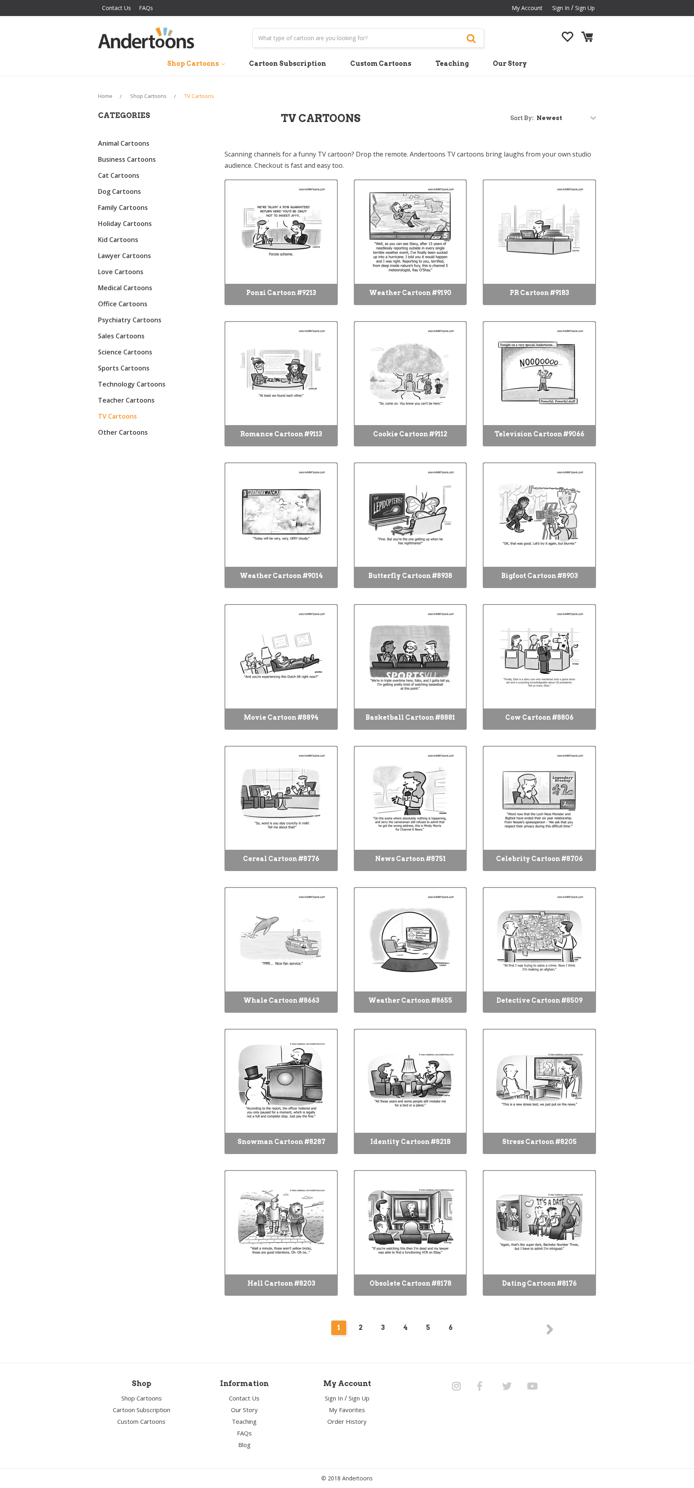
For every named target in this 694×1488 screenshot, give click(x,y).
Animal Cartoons (123, 143)
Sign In (334, 1398)
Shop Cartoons (193, 63)
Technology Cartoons (131, 384)
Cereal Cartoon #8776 (281, 859)
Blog (244, 1445)
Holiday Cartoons (125, 223)
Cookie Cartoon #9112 (410, 434)
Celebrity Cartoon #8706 (539, 859)
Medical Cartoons (125, 287)
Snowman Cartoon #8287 (281, 1142)
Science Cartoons (125, 352)
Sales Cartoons (121, 336)
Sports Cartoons (123, 368)
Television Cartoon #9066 (539, 434)
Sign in (560, 8)
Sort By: (522, 118)
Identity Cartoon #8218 (410, 1142)
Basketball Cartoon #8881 (410, 717)
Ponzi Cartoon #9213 (281, 293)
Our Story (510, 63)
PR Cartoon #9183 (539, 293)
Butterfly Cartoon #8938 (410, 576)
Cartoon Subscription (287, 63)
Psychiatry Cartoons (129, 320)
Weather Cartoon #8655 (410, 1000)
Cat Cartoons (118, 175)
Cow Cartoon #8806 (539, 717)
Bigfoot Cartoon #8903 (539, 576)
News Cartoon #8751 (410, 859)
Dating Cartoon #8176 (539, 1283)
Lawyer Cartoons (124, 255)
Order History (347, 1421)
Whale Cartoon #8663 (281, 1000)
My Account (527, 8)
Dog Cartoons (119, 191)
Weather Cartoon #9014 (281, 576)
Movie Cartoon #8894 (281, 717)
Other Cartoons (123, 432)
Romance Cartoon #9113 (281, 434)
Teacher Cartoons (126, 400)
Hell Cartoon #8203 (281, 1283)
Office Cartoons (122, 303)
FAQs (146, 8)
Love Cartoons (120, 271)
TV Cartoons (117, 416)
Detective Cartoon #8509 (539, 1000)
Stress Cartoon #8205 (539, 1142)
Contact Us (116, 8)
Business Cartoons (127, 159)
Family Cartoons (123, 207)
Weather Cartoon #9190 (410, 293)
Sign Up (585, 8)
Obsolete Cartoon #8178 (410, 1283)
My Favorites (347, 1410)
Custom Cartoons (380, 63)
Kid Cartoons (118, 239)
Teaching (452, 63)
